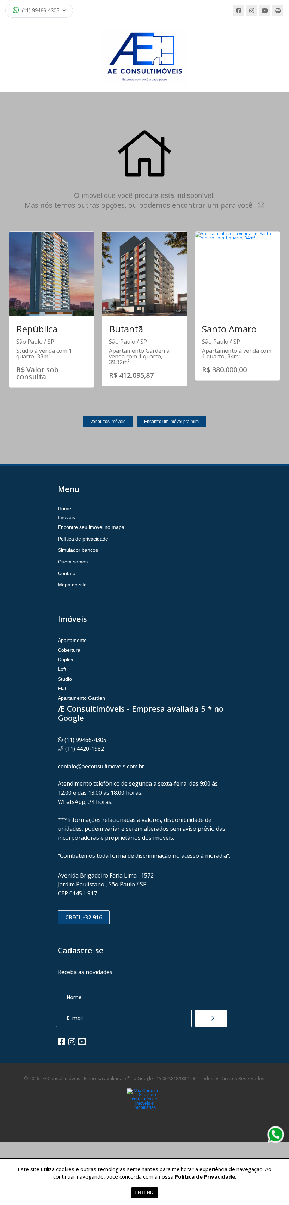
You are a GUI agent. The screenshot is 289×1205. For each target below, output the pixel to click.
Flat (62, 688)
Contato (66, 573)
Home (64, 508)
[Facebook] (238, 10)
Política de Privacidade (205, 1176)
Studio (65, 679)
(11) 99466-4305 (40, 10)
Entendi (145, 1192)
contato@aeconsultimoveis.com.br (101, 766)
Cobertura (69, 650)
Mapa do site (72, 584)
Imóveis (66, 517)
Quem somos (73, 561)
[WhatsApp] (275, 1134)
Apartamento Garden (81, 698)
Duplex (65, 659)
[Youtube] (264, 10)
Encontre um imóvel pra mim (171, 421)
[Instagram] (251, 10)
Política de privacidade (83, 539)
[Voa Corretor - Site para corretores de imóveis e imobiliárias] (144, 1109)
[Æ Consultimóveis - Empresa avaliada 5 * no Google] (144, 57)
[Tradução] (277, 10)
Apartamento (72, 640)
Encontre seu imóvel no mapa (91, 527)
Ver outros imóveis (107, 421)
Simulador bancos (78, 550)
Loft (62, 669)
